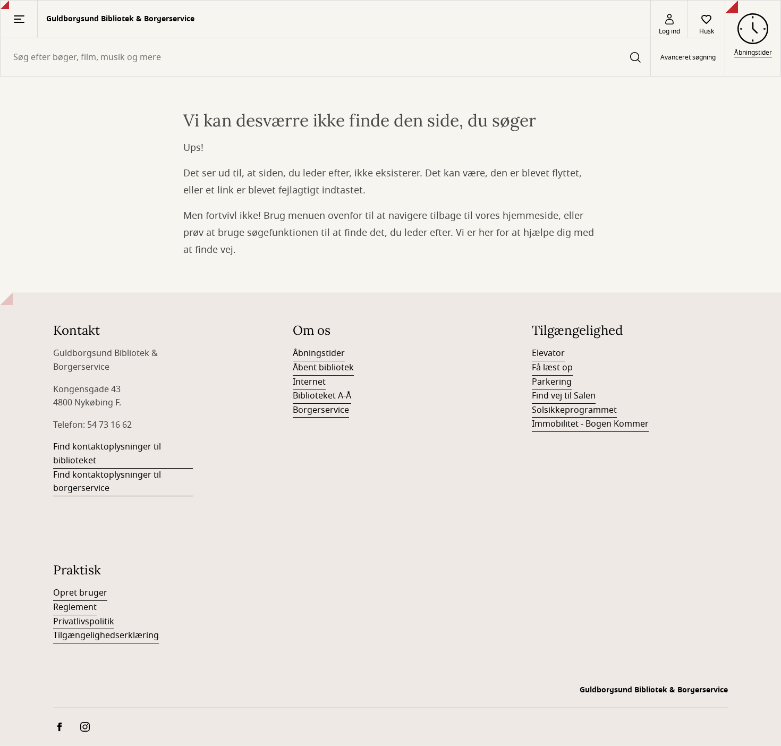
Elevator (548, 353)
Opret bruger (80, 593)
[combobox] (325, 57)
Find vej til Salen (564, 395)
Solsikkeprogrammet (574, 410)
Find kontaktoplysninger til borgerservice (107, 482)
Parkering (552, 382)
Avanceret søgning (688, 57)
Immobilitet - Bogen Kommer (590, 424)
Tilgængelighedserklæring (106, 635)
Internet (309, 382)
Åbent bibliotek (323, 367)
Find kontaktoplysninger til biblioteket (107, 453)
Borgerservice (321, 410)
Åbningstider (319, 353)
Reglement (75, 607)
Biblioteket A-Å (322, 395)
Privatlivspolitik (83, 621)
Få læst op (552, 367)
